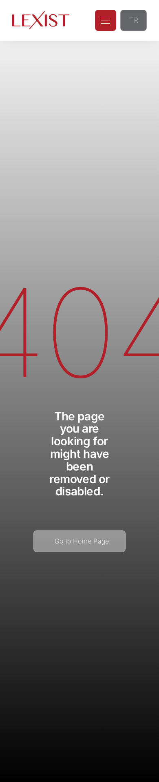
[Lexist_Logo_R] (40, 15)
